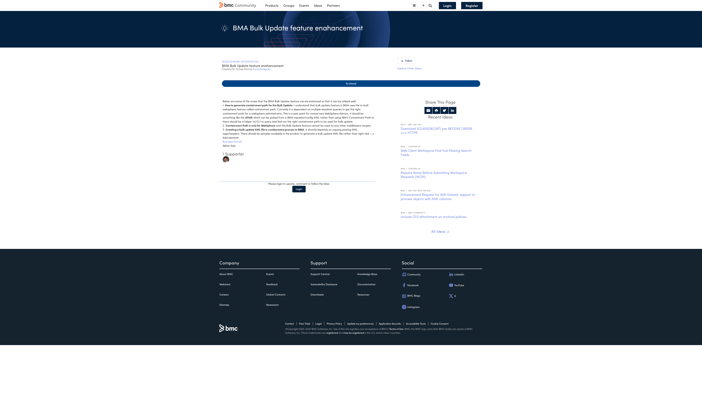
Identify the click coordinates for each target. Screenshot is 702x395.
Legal (318, 323)
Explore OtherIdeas (409, 68)
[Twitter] (444, 110)
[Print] (436, 110)
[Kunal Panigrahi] (226, 159)
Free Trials (304, 323)
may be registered (353, 332)
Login (299, 189)
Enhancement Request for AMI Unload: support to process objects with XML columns (438, 196)
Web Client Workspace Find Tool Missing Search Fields (436, 152)
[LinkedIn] (452, 110)
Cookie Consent (439, 323)
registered (332, 332)
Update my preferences (360, 323)
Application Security (390, 323)
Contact (289, 323)
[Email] (428, 110)
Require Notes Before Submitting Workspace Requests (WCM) (434, 174)
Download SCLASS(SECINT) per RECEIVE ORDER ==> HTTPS (436, 130)
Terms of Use (396, 329)
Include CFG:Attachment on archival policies (434, 217)
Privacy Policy (334, 323)
